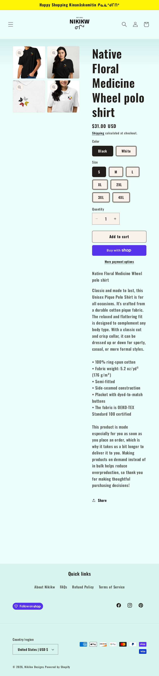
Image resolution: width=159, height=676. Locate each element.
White (126, 150)
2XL (119, 184)
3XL (101, 197)
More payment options (119, 262)
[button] (10, 24)
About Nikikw (44, 586)
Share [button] (102, 500)
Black (102, 150)
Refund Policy (83, 586)
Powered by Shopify (57, 667)
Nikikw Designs (34, 667)
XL (100, 184)
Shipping (98, 133)
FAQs (63, 586)
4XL (121, 197)
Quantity (98, 209)
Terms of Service (112, 586)
